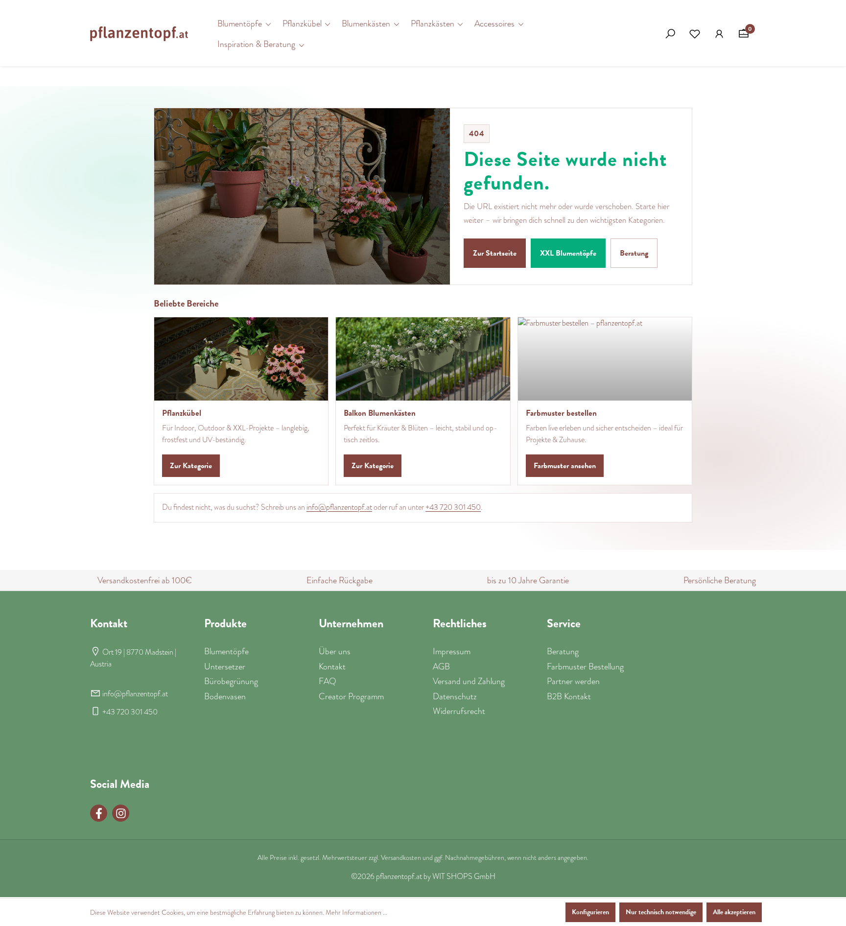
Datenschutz (455, 696)
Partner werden (573, 681)
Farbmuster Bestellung (585, 666)
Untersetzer (224, 666)
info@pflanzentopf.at (339, 507)
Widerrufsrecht (459, 711)
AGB (441, 666)
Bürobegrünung (231, 681)
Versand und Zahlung (469, 681)
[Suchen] (670, 34)
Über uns (335, 651)
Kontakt (332, 666)
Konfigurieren (590, 912)
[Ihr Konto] (719, 34)
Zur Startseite (495, 253)
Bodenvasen (225, 696)
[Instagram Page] (120, 813)
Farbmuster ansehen (565, 466)
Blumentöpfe (226, 651)
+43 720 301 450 (453, 507)
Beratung (634, 253)
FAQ (327, 681)
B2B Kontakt (569, 696)
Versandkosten (401, 857)
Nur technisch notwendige (661, 912)
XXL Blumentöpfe (568, 253)
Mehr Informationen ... (356, 912)
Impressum (451, 651)
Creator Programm (351, 696)
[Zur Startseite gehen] (139, 33)
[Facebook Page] (98, 813)
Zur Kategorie (191, 466)
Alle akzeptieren (734, 912)
